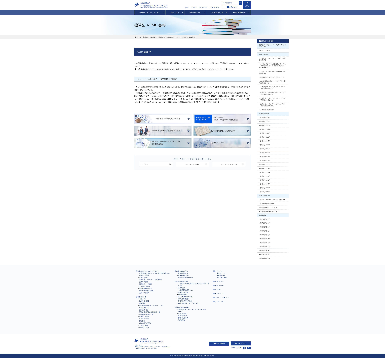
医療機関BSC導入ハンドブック (270, 211)
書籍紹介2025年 (265, 117)
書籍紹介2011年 (265, 172)
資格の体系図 (143, 282)
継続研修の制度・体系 (146, 290)
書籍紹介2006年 (265, 192)
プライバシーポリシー (222, 297)
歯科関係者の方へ (183, 275)
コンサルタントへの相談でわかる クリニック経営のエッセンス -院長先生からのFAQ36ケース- (272, 65)
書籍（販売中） (264, 54)
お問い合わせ (233, 7)
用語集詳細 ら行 (265, 250)
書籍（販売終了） (265, 195)
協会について (142, 297)
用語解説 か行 (171, 37)
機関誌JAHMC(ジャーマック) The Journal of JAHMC (272, 46)
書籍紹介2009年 (265, 180)
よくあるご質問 (214, 7)
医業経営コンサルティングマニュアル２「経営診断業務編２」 (272, 93)
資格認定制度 (143, 277)
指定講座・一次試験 (145, 284)
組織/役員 (142, 303)
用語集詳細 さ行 (265, 227)
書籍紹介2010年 (265, 176)
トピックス (218, 271)
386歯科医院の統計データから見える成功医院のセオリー (272, 82)
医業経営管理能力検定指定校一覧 (149, 312)
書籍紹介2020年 (265, 137)
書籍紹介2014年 (265, 160)
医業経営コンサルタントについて (148, 271)
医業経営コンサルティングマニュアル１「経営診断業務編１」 (272, 87)
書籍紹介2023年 (265, 125)
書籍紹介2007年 (265, 188)
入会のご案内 (143, 325)
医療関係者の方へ (183, 273)
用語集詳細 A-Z (265, 254)
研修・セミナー (222, 277)
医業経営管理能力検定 (185, 301)
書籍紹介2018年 (265, 145)
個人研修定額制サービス (186, 296)
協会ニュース (221, 273)
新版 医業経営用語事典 (267, 203)
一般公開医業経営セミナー (186, 290)
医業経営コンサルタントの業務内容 (150, 279)
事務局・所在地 (144, 316)
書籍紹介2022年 (265, 129)
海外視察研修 (182, 294)
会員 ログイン (247, 6)
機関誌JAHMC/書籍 (149, 37)
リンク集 (218, 289)
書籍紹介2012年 (265, 168)
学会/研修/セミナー (182, 281)
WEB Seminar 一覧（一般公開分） (189, 303)
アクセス (194, 7)
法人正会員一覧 (144, 307)
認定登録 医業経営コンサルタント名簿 (151, 305)
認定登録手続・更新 (145, 288)
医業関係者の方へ (182, 271)
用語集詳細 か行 (265, 223)
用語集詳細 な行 (265, 235)
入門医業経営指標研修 (267, 109)
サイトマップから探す (192, 164)
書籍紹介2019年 (265, 141)
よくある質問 (219, 301)
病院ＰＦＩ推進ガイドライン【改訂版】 (272, 199)
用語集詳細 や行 (265, 246)
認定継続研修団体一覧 (146, 314)
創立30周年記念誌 (145, 323)
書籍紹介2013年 (265, 164)
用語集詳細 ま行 (265, 242)
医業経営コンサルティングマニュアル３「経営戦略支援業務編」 (272, 99)
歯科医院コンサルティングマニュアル (272, 77)
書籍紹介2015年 (265, 156)
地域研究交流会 (183, 292)
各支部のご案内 (144, 319)
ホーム (187, 7)
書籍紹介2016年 (265, 152)
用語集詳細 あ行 (265, 219)
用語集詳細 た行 (265, 231)
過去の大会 (181, 288)
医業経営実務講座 (183, 299)
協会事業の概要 (144, 301)
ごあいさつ (142, 299)
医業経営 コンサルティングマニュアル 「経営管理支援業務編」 (271, 105)
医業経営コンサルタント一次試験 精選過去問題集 (272, 59)
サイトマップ (203, 7)
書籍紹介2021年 (265, 133)
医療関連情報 (221, 275)
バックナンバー (265, 50)
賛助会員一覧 (143, 310)
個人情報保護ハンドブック (268, 207)
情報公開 (142, 321)
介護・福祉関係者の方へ (186, 277)
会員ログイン (219, 281)
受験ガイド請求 (144, 293)
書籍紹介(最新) (264, 113)
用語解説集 (161, 37)
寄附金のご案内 (144, 327)
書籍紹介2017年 (265, 149)
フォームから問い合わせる (229, 164)
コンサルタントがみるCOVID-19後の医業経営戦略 (272, 72)
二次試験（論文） (144, 286)
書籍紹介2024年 (265, 121)
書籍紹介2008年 (265, 184)
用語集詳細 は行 (265, 239)
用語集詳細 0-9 (265, 258)
